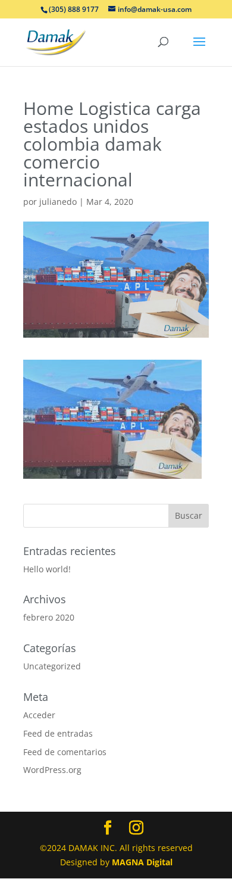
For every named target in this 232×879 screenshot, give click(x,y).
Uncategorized (52, 666)
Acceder (39, 715)
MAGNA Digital (142, 862)
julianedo (58, 201)
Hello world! (47, 569)
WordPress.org (52, 769)
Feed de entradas (58, 733)
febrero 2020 (48, 617)
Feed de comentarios (64, 752)
